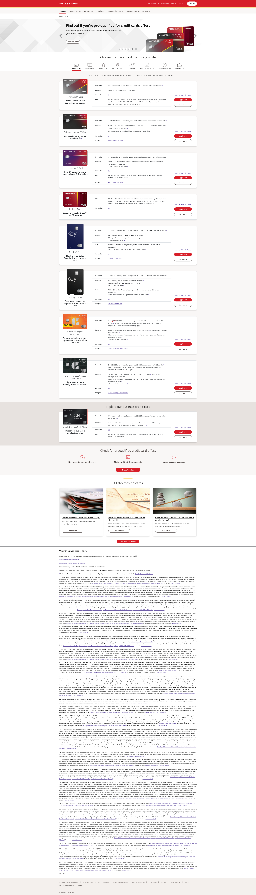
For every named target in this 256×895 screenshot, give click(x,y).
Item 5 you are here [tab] (132, 49)
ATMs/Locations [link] (151, 3)
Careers (187, 882)
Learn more (174, 45)
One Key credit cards (115, 258)
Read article (72, 531)
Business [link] (101, 11)
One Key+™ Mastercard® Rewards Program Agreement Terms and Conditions (104, 725)
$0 (109, 95)
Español (181, 3)
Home (80, 885)
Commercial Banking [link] (115, 11)
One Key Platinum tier (151, 765)
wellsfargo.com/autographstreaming (142, 642)
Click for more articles (128, 541)
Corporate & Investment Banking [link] (138, 11)
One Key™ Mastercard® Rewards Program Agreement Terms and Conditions (104, 672)
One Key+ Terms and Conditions (168, 723)
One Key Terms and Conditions (144, 574)
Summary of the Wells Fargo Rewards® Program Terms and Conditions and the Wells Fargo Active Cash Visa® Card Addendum (127, 583)
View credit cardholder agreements (69, 559)
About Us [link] (173, 3)
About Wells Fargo (175, 882)
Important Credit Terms (183, 95)
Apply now (183, 100)
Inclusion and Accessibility (66, 885)
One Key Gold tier (149, 712)
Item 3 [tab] (126, 49)
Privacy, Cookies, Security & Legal (68, 882)
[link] (68, 4)
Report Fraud (152, 882)
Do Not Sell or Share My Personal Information (96, 882)
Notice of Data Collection (120, 882)
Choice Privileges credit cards (118, 348)
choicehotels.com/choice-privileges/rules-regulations (161, 805)
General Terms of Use (138, 882)
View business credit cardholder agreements (72, 563)
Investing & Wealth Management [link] (81, 11)
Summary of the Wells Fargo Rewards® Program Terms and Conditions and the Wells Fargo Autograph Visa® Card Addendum (98, 646)
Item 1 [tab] (120, 49)
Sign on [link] (192, 3)
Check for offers (128, 470)
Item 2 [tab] (123, 49)
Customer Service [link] (163, 3)
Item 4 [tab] (129, 49)
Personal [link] (62, 11)
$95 (109, 388)
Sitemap (163, 882)
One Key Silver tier (130, 703)
